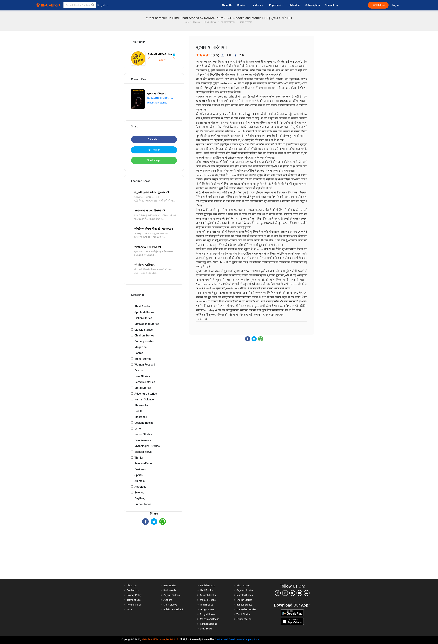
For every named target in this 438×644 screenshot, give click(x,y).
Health (138, 411)
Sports (138, 475)
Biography (140, 417)
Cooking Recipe (143, 422)
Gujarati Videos (171, 595)
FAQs (129, 609)
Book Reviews (143, 451)
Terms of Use (133, 600)
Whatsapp (155, 160)
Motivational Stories (146, 324)
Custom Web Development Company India (237, 639)
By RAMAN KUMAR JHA (160, 98)
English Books (207, 585)
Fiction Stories (143, 318)
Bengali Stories (244, 604)
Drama (138, 370)
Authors (167, 600)
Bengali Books (207, 614)
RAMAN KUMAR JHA (160, 54)
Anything (139, 498)
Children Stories (144, 335)
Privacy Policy (134, 595)
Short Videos (170, 604)
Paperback (275, 5)
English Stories (244, 600)
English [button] (101, 5)
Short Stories (142, 306)
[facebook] (278, 593)
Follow (161, 60)
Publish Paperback (173, 609)
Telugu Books (207, 609)
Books (241, 5)
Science (139, 492)
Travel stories (142, 358)
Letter (138, 428)
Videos (257, 5)
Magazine (140, 347)
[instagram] (285, 593)
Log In (395, 5)
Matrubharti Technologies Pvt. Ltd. (161, 639)
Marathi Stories (244, 595)
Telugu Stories (243, 619)
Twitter (156, 149)
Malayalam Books (209, 619)
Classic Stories (143, 329)
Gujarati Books (208, 595)
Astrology (140, 486)
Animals (139, 481)
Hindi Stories (243, 585)
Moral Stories (142, 387)
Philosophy (141, 405)
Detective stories (144, 382)
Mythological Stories (147, 446)
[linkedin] (307, 593)
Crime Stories (142, 504)
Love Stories (142, 376)
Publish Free (378, 5)
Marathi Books (208, 600)
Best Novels (169, 590)
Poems (138, 353)
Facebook (155, 139)
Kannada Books (208, 623)
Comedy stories (144, 341)
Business (140, 469)
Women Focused (144, 364)
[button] (93, 5)
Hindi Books (206, 590)
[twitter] (292, 593)
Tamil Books (206, 604)
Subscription (312, 5)
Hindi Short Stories (157, 102)
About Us (227, 5)
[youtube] (299, 593)
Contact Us (331, 5)
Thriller (138, 457)
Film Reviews (142, 440)
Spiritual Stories (144, 312)
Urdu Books (206, 628)
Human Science (144, 399)
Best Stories (169, 585)
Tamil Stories (243, 614)
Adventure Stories (145, 393)
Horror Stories (143, 434)
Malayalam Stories (246, 609)
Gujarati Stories (244, 590)
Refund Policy (134, 604)
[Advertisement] (154, 555)
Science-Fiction (143, 463)
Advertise (294, 5)
